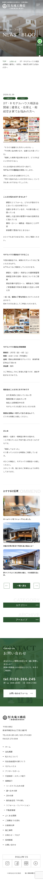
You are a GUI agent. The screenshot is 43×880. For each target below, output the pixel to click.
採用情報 (8, 839)
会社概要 (8, 751)
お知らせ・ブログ (12, 835)
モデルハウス (10, 766)
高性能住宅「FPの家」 (15, 800)
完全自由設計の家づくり (15, 761)
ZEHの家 (9, 795)
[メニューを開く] (38, 5)
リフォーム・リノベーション (18, 805)
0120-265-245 (23, 679)
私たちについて (11, 756)
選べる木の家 (11, 790)
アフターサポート (12, 771)
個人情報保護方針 (30, 873)
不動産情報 (10, 810)
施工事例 (8, 830)
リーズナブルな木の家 (15, 785)
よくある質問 (10, 815)
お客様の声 (9, 825)
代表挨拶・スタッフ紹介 (15, 776)
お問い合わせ (10, 844)
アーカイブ (21, 620)
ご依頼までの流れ (12, 820)
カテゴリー (21, 605)
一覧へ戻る (21, 586)
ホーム (8, 746)
